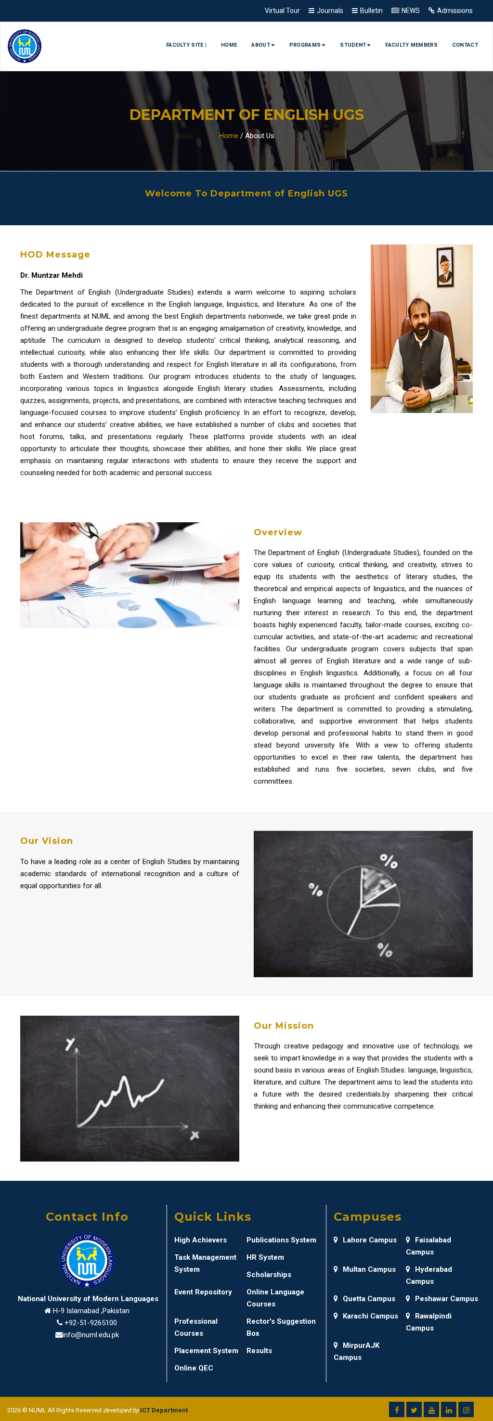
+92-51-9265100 (91, 1322)
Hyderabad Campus (429, 1275)
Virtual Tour (282, 10)
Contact (465, 45)
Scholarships (268, 1274)
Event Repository (203, 1292)
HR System (265, 1257)
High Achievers (200, 1240)
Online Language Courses (275, 1298)
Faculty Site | (186, 45)
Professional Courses (196, 1327)
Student (353, 45)
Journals (330, 10)
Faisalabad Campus (428, 1246)
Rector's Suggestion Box (281, 1327)
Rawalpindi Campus (429, 1322)
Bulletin (371, 10)
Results (259, 1350)
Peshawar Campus (446, 1298)
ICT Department (164, 1410)
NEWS (411, 10)
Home (229, 45)
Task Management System (205, 1263)
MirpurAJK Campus (356, 1351)
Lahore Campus (370, 1240)
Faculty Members (411, 45)
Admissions (455, 10)
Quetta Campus (369, 1298)
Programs (305, 45)
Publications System (281, 1240)
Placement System (206, 1350)
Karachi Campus (370, 1316)
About (260, 45)
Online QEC (193, 1368)
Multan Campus (369, 1269)
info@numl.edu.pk (91, 1335)
